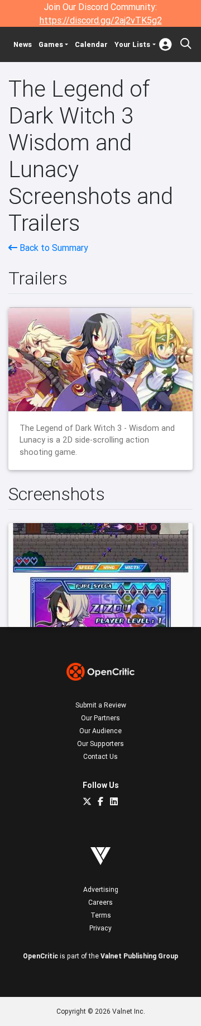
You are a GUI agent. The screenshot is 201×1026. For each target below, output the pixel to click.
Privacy (100, 928)
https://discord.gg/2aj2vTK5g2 (101, 20)
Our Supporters (100, 743)
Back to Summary (52, 247)
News (22, 44)
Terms (100, 915)
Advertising (100, 889)
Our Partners (100, 718)
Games (51, 44)
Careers (100, 902)
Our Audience (100, 730)
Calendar (91, 44)
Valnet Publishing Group (139, 956)
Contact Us (100, 756)
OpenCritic (40, 956)
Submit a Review (100, 705)
